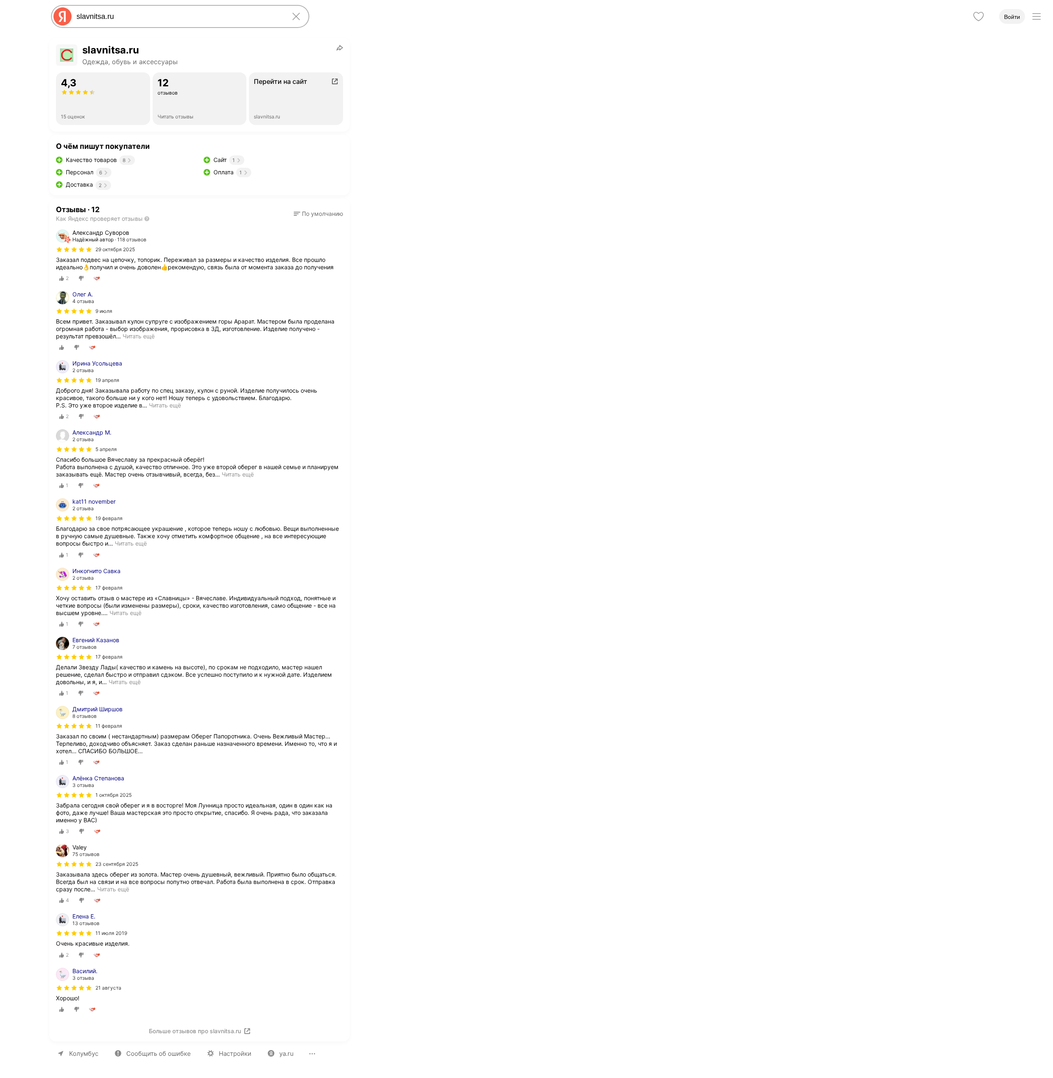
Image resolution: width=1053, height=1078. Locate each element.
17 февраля (109, 588)
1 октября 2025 (113, 795)
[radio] (64, 278)
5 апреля (106, 449)
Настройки (235, 1053)
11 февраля (108, 726)
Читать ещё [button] (139, 336)
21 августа (108, 988)
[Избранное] (979, 16)
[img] (74, 249)
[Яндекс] (62, 16)
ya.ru (286, 1053)
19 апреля (107, 380)
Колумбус (83, 1053)
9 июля (103, 311)
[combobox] (178, 16)
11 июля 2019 (111, 933)
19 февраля (109, 518)
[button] (318, 213)
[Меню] (1036, 16)
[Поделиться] (339, 47)
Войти (1012, 17)
